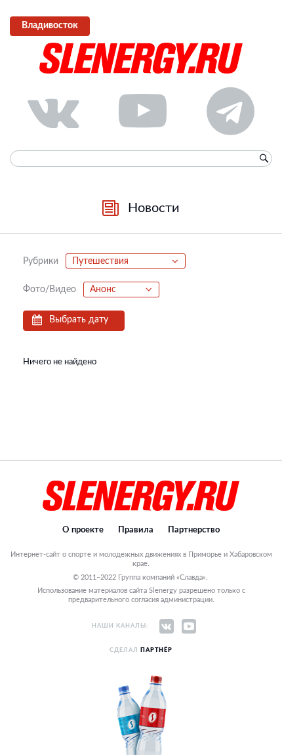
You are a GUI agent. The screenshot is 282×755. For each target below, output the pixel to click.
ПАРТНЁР (156, 650)
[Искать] (263, 159)
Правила (135, 530)
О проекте (83, 530)
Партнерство (194, 530)
